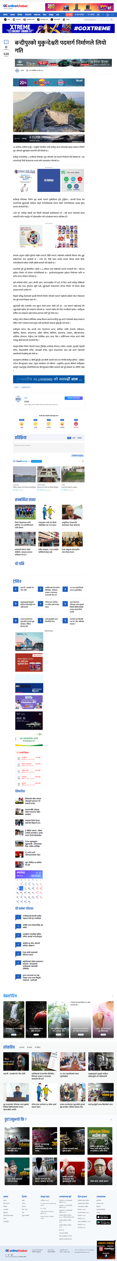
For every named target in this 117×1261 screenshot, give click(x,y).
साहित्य (5, 1207)
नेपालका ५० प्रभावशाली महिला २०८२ (65, 1202)
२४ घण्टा (21, 1047)
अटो (23, 1213)
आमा (9, 19)
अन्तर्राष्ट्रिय (6, 1222)
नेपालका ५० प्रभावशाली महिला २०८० (65, 1211)
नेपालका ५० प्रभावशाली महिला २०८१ (65, 1206)
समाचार (12, 14)
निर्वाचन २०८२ (81, 1219)
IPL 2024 (43, 1209)
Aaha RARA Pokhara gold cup (47, 1213)
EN (98, 14)
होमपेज (5, 14)
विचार (44, 14)
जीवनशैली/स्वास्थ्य (8, 1216)
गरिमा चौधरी (57, 19)
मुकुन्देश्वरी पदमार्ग (26, 387)
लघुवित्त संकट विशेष (83, 1204)
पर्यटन (23, 1204)
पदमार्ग (16, 387)
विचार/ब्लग (6, 1204)
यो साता (29, 1047)
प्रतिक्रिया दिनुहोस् (77, 455)
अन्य (57, 14)
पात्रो (70, 15)
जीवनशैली (28, 14)
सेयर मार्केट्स (80, 15)
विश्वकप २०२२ (81, 1225)
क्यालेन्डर (21, 873)
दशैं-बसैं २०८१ (81, 1228)
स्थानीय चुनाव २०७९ (83, 1213)
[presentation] (79, 461)
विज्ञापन (98, 1207)
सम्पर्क (98, 1213)
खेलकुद (51, 14)
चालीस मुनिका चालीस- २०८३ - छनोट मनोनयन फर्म (66, 1216)
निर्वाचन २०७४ (82, 1210)
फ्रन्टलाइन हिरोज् (63, 1233)
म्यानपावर (18, 19)
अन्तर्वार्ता (5, 1210)
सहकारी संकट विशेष (83, 1201)
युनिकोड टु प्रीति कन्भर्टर (65, 1239)
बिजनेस (20, 14)
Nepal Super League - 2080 (48, 1217)
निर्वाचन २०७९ (82, 1216)
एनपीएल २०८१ (45, 1201)
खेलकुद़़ (5, 1213)
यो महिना (37, 1047)
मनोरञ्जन (37, 14)
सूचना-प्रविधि (25, 1216)
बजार (23, 1201)
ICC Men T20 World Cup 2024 (48, 1205)
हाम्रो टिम (98, 1201)
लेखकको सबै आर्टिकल (73, 398)
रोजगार (24, 1207)
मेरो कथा (61, 1230)
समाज (4, 1201)
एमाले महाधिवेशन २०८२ (84, 1222)
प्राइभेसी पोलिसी (100, 1210)
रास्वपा (67, 19)
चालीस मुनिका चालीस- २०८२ (65, 1221)
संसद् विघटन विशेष (83, 1207)
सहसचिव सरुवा (30, 19)
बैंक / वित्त (24, 1210)
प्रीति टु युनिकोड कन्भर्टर (65, 1236)
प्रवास (4, 1219)
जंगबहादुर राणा (44, 19)
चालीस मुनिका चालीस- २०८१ (65, 1226)
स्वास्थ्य (92, 15)
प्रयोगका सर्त (99, 1204)
